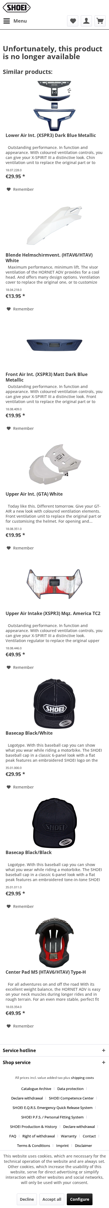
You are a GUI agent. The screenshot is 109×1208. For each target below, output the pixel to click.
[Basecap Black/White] (54, 704)
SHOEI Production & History (33, 1126)
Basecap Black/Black (29, 852)
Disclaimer (83, 1145)
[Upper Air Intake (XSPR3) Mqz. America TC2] (54, 584)
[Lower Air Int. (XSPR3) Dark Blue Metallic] (54, 106)
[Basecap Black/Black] (54, 823)
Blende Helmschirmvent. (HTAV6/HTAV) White (49, 257)
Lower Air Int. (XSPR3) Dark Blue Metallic (51, 135)
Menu (20, 21)
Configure (79, 1199)
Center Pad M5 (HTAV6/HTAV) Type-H (46, 972)
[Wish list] (72, 20)
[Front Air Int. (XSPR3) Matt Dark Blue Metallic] (54, 345)
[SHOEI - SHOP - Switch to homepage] (16, 8)
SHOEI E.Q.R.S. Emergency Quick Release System (53, 1107)
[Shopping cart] (100, 20)
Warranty (69, 1136)
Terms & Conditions (33, 1145)
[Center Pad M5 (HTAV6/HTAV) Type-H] (54, 943)
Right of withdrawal (38, 1136)
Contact (89, 1136)
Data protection (70, 1088)
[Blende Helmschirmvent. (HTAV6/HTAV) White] (54, 226)
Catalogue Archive (36, 1088)
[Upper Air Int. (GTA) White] (54, 465)
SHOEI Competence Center (71, 1098)
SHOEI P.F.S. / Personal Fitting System (52, 1117)
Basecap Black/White (29, 733)
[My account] (86, 20)
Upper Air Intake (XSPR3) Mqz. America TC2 (53, 613)
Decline (27, 1199)
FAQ (12, 1136)
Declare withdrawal (27, 1098)
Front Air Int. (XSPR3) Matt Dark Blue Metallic (46, 377)
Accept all (51, 1199)
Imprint (62, 1145)
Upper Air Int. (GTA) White (34, 494)
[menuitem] (15, 20)
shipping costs (82, 1077)
